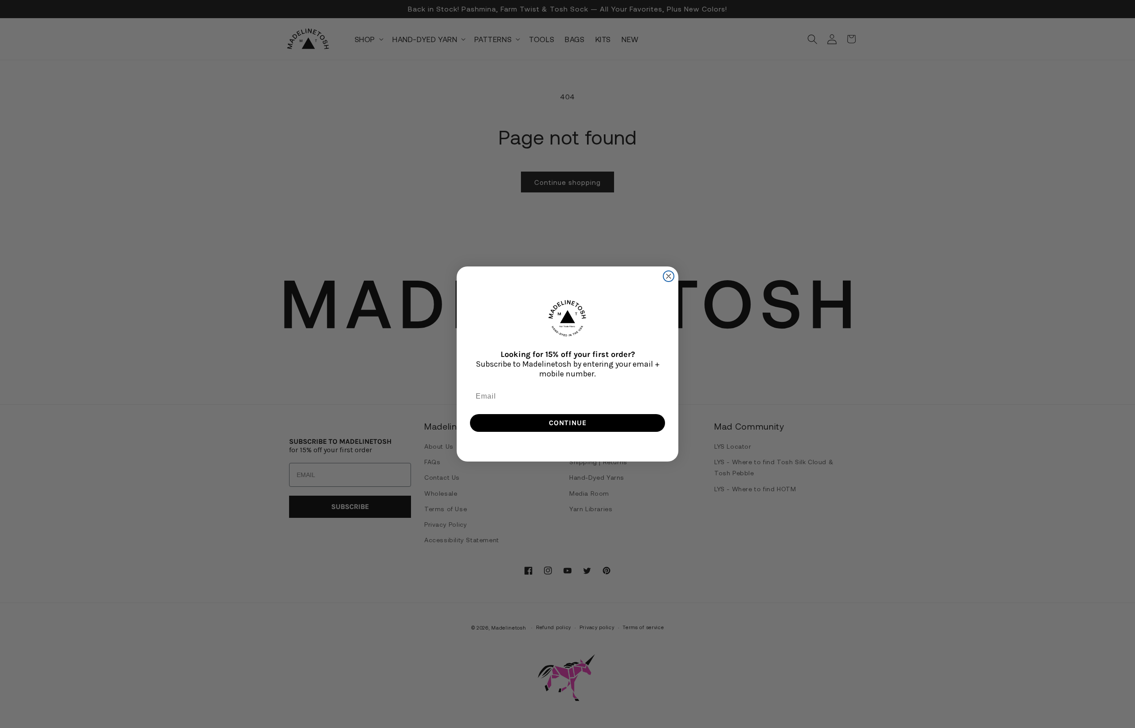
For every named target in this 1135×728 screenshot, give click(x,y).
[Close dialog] (668, 276)
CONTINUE (568, 423)
